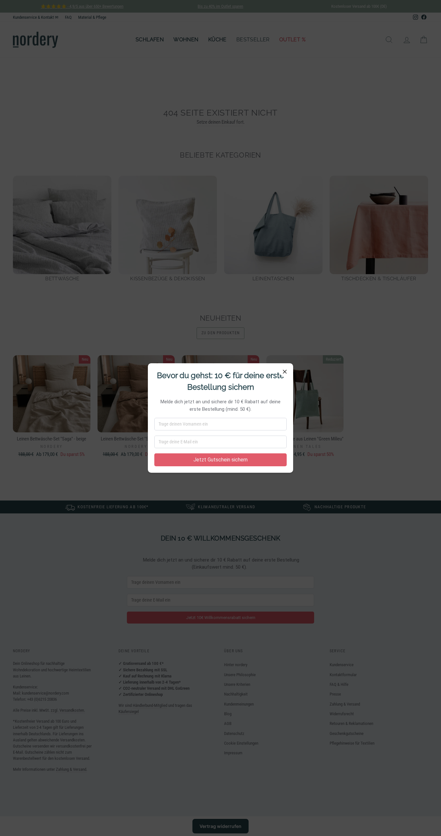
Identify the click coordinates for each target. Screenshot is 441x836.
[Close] (285, 371)
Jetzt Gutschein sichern (220, 460)
